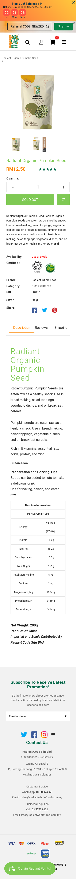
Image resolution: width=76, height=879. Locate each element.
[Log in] (41, 42)
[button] (48, 169)
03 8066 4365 (44, 792)
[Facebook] (34, 736)
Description (21, 328)
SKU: (9, 292)
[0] (52, 42)
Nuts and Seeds (41, 286)
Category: (13, 286)
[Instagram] (44, 736)
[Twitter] (24, 736)
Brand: (11, 280)
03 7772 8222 (40, 809)
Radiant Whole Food (44, 280)
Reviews (41, 328)
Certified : (13, 263)
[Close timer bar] (73, 2)
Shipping (60, 328)
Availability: (14, 256)
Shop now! (63, 26)
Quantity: (12, 178)
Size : (10, 300)
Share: (10, 307)
